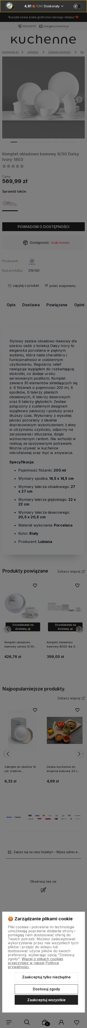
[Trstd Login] (80, 6)
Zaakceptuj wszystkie (46, 1000)
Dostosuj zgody (46, 989)
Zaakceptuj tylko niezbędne (46, 977)
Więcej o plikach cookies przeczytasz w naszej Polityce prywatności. (35, 963)
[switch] (77, 6)
